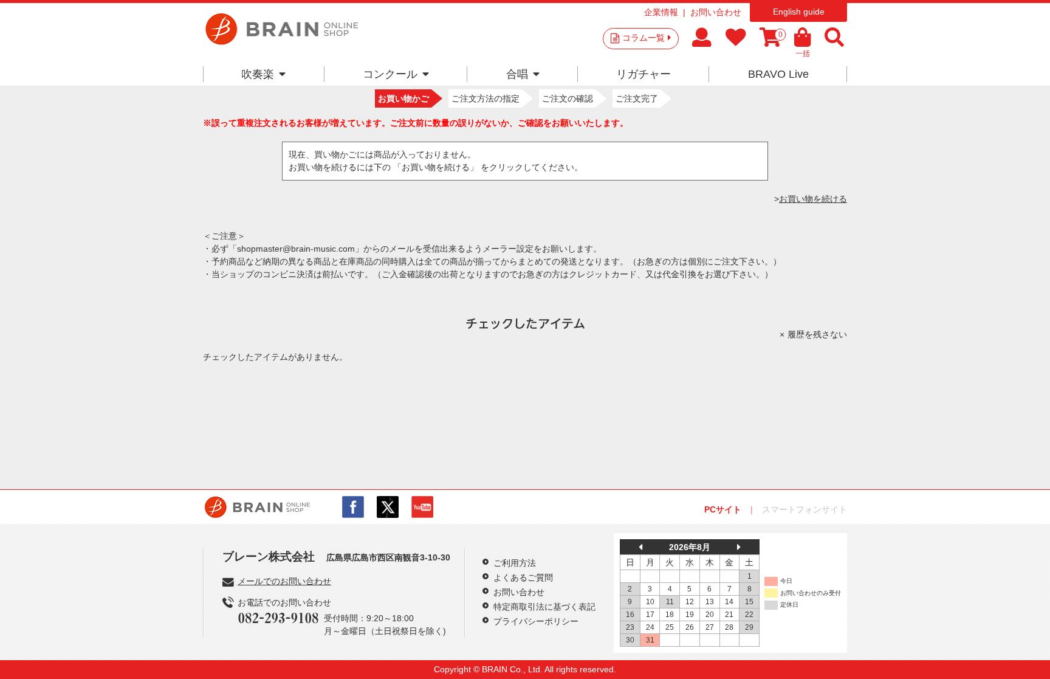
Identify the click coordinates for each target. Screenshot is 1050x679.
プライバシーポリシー (535, 621)
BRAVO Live (778, 74)
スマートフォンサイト (804, 509)
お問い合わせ (715, 12)
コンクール (390, 74)
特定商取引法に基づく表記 (544, 607)
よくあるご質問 (523, 577)
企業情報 (661, 12)
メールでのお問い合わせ (284, 581)
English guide (799, 11)
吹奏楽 (257, 74)
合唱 (517, 74)
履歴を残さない (817, 334)
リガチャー (643, 74)
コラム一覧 (643, 38)
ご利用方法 (514, 563)
